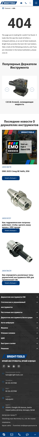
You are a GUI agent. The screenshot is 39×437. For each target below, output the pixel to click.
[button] (7, 90)
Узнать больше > (11, 178)
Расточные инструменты (11, 312)
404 (13, 8)
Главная (7, 8)
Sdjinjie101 (9, 399)
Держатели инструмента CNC (13, 297)
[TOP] (35, 434)
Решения (5, 348)
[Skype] (4, 434)
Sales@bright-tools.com (14, 375)
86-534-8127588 (11, 383)
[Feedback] (27, 434)
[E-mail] (12, 434)
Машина (4, 328)
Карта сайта (6, 425)
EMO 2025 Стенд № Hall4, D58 (15, 171)
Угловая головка (8, 333)
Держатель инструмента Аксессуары (16, 317)
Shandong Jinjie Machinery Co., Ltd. (14, 419)
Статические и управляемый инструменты (13, 304)
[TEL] (19, 434)
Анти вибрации (7, 323)
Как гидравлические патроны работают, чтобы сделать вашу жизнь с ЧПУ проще (16, 224)
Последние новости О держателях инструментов (19, 123)
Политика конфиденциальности (25, 425)
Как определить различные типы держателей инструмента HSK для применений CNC (18, 277)
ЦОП (3, 338)
